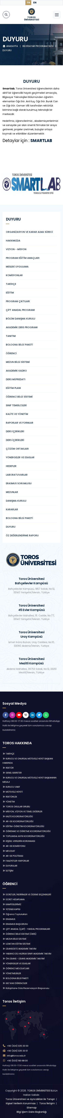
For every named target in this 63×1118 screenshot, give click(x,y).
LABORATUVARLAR (17, 474)
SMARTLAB (41, 140)
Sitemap (32, 1107)
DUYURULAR (11, 865)
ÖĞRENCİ (11, 353)
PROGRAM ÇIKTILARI (18, 301)
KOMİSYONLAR (14, 275)
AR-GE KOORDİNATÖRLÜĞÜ (19, 821)
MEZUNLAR (12, 492)
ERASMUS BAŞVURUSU (16, 924)
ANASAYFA (12, 46)
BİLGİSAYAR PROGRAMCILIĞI (38, 46)
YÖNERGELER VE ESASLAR (20, 457)
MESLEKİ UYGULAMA (17, 266)
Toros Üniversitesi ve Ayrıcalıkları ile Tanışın (30, 1099)
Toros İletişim (47, 1103)
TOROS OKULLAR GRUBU (17, 806)
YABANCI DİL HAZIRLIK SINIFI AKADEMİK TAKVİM (28, 953)
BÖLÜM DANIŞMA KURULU (20, 318)
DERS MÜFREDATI (15, 379)
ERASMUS (10, 919)
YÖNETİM (10, 801)
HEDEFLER (11, 466)
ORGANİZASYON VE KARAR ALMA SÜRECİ (29, 232)
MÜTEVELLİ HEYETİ (14, 791)
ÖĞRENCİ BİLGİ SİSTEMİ (19, 396)
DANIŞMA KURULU (16, 500)
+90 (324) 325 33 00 (17, 1045)
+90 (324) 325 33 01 (17, 1050)
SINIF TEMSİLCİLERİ (16, 405)
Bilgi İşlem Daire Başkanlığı (32, 1112)
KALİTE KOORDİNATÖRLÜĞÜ (19, 816)
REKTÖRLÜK (11, 796)
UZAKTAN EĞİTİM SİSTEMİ (17, 943)
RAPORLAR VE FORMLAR (19, 422)
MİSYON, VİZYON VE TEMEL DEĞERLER (23, 811)
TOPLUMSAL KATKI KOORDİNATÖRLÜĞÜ (25, 836)
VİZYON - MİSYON (16, 249)
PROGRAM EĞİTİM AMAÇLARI (22, 258)
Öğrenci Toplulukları (16, 914)
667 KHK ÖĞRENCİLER (16, 983)
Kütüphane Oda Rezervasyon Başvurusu (27, 988)
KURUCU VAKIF (12, 786)
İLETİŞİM (9, 870)
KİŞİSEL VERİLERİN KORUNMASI (20, 841)
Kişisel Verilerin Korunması (21, 1103)
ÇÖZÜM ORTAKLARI (17, 448)
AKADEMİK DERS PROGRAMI (22, 327)
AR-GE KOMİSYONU (15, 846)
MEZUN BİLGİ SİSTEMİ (18, 362)
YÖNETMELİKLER (13, 973)
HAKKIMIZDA (13, 240)
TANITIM (11, 336)
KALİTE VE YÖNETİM (17, 414)
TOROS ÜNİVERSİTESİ (38, 1090)
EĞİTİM (10, 292)
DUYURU (7, 50)
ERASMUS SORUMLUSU (19, 483)
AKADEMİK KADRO (16, 370)
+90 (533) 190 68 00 (17, 1060)
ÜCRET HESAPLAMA (15, 899)
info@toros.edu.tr (16, 1055)
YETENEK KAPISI (12, 909)
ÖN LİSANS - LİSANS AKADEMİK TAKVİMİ (25, 958)
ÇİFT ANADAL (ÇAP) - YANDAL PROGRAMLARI (27, 929)
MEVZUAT (10, 851)
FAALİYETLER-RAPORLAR (17, 860)
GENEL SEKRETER (13, 772)
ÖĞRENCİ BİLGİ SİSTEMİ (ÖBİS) (20, 933)
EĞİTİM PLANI (13, 388)
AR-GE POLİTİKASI (14, 855)
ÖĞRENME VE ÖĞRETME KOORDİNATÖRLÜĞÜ (28, 831)
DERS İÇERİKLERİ (15, 431)
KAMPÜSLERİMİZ (13, 904)
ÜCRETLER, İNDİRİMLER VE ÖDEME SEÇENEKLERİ (28, 894)
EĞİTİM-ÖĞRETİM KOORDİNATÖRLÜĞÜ (24, 826)
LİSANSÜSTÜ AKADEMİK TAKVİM (20, 948)
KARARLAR (12, 509)
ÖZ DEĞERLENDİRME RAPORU (22, 535)
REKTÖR (9, 767)
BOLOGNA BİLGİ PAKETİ (19, 344)
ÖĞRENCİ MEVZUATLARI (17, 968)
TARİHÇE (11, 284)
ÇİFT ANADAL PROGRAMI (20, 310)
